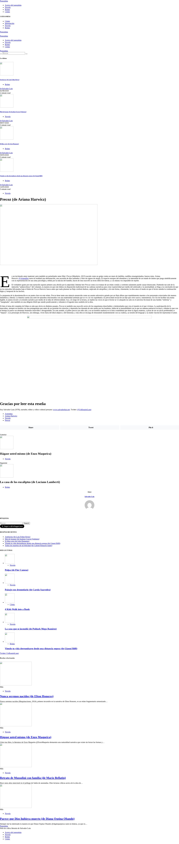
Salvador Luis (89, 496)
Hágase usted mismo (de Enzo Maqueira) (25, 737)
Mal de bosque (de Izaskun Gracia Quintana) (13, 111)
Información (9, 23)
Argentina (9, 414)
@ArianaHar (24, 278)
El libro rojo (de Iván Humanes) (9, 144)
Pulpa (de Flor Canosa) (16, 570)
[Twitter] (0, 34)
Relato (7, 10)
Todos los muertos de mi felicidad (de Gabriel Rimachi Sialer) (28, 546)
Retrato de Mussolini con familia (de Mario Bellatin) (33, 777)
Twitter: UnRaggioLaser (9, 653)
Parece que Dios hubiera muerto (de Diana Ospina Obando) (37, 818)
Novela (7, 7)
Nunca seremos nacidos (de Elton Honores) (26, 696)
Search (26, 523)
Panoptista (4, 1)
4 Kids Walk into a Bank (17, 609)
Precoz (7, 420)
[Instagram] (3, 34)
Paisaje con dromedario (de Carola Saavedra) (28, 589)
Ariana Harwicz (11, 416)
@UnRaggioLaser (84, 410)
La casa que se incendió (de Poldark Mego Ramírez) (31, 629)
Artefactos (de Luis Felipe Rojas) (9, 79)
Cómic (7, 12)
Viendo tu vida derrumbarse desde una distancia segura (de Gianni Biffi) (21, 176)
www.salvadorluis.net (61, 410)
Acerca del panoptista (13, 5)
